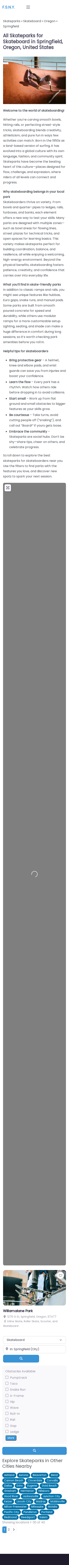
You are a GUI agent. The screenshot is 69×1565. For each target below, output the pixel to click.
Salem (43, 1517)
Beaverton (39, 1475)
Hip (12, 1402)
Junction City (51, 1496)
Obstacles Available (20, 1371)
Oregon (49, 21)
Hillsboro (44, 1491)
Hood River (11, 1496)
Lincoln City (24, 1501)
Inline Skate (14, 1321)
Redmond (10, 1517)
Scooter (45, 1321)
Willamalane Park (18, 1310)
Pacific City (11, 1512)
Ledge (14, 1432)
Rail (12, 1419)
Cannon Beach (13, 1480)
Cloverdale (35, 1480)
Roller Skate (31, 1321)
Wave (14, 1407)
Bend (54, 1475)
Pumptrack (18, 1377)
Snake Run (17, 1389)
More (11, 1438)
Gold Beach (49, 1486)
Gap (13, 1426)
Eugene (32, 1486)
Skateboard (32, 21)
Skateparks (11, 21)
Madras (41, 1501)
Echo (20, 1486)
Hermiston (27, 1491)
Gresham (10, 1491)
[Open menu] (28, 7)
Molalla (52, 1507)
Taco (14, 1383)
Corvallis (52, 1480)
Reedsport (28, 1517)
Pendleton (30, 1512)
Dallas (8, 1486)
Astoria (23, 1475)
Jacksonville (30, 1496)
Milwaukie (37, 1507)
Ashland (9, 1475)
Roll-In (15, 1413)
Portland (46, 1512)
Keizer (8, 1501)
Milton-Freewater (15, 1507)
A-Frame (17, 1396)
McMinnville (57, 1501)
